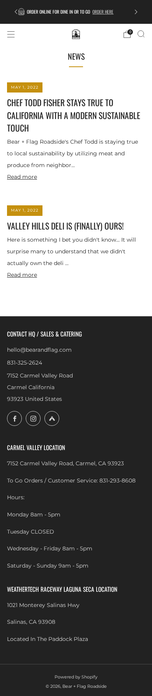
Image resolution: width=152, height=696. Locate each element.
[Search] (141, 34)
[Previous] (16, 12)
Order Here (112, 11)
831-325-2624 (24, 363)
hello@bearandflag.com (39, 350)
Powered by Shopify (76, 677)
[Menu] (11, 34)
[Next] (136, 12)
